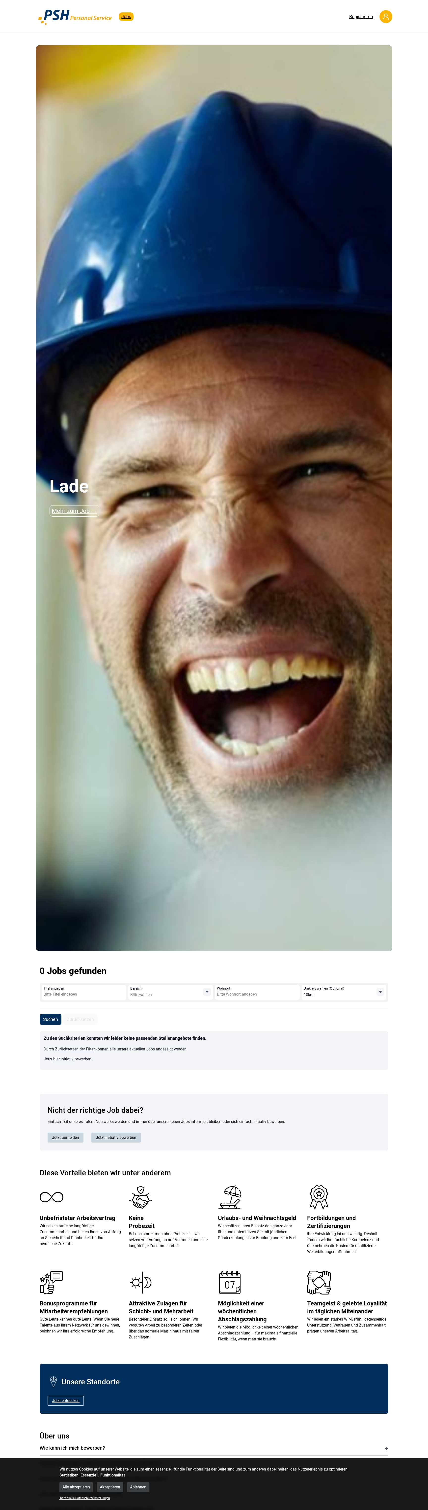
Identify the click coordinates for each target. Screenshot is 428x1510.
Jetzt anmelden (65, 1137)
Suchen (50, 1019)
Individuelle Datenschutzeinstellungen (84, 1498)
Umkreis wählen (324, 988)
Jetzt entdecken (66, 1400)
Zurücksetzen (80, 1019)
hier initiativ (64, 1059)
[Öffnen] (207, 992)
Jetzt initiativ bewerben (116, 1137)
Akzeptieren (110, 1487)
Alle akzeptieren (76, 1487)
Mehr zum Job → (74, 510)
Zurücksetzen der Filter (75, 1049)
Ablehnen (138, 1487)
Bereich (136, 988)
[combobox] (79, 994)
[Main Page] (75, 16)
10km (309, 994)
